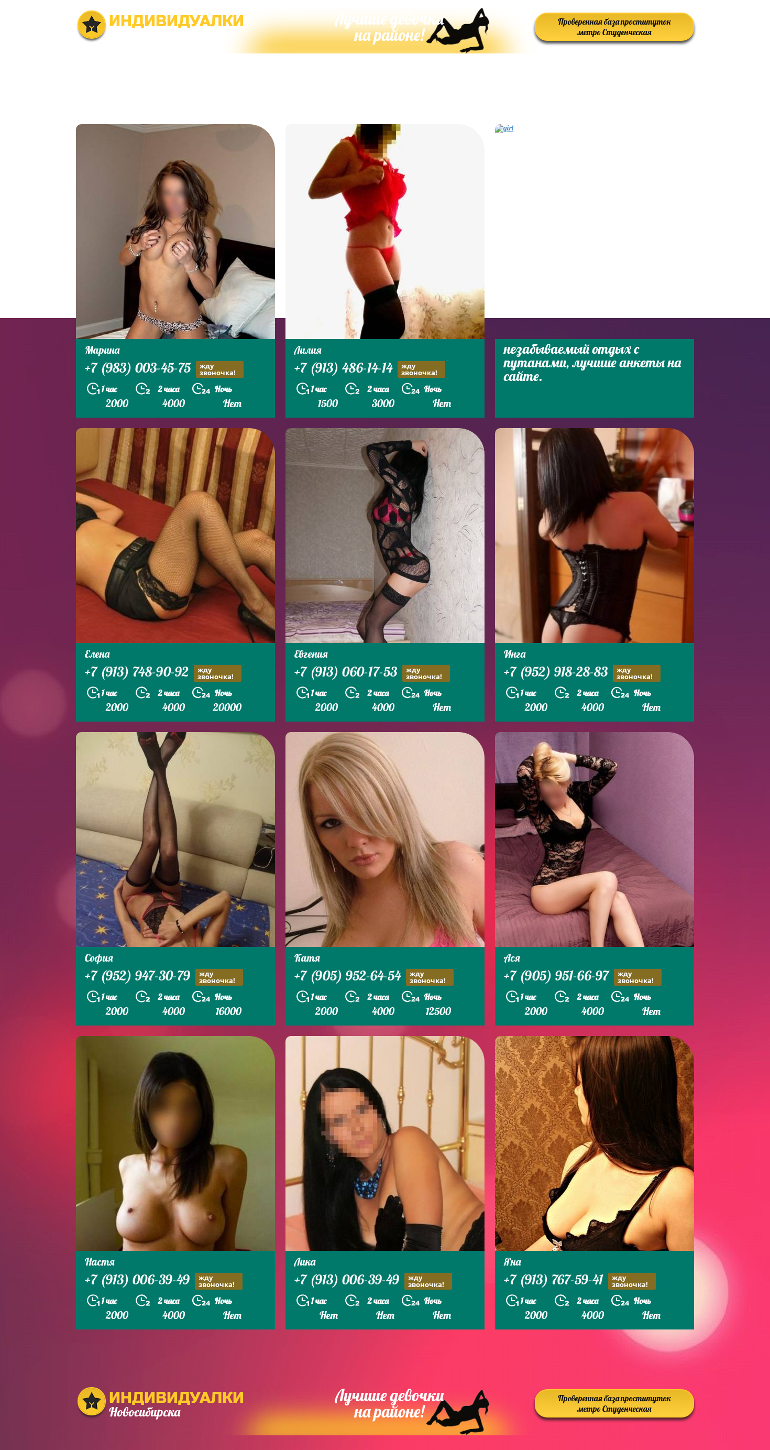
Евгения (311, 653)
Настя (100, 1261)
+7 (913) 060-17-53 (368, 672)
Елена (97, 653)
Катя (307, 957)
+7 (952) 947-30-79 (160, 976)
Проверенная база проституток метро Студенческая (614, 26)
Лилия (308, 349)
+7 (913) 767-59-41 (576, 1280)
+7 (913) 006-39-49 (160, 1280)
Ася (512, 957)
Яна (512, 1261)
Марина (102, 349)
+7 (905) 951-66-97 (579, 976)
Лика (304, 1261)
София (99, 957)
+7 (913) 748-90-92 (159, 672)
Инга (514, 653)
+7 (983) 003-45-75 (160, 369)
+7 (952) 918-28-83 (578, 672)
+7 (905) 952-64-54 (370, 976)
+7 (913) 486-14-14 (365, 369)
